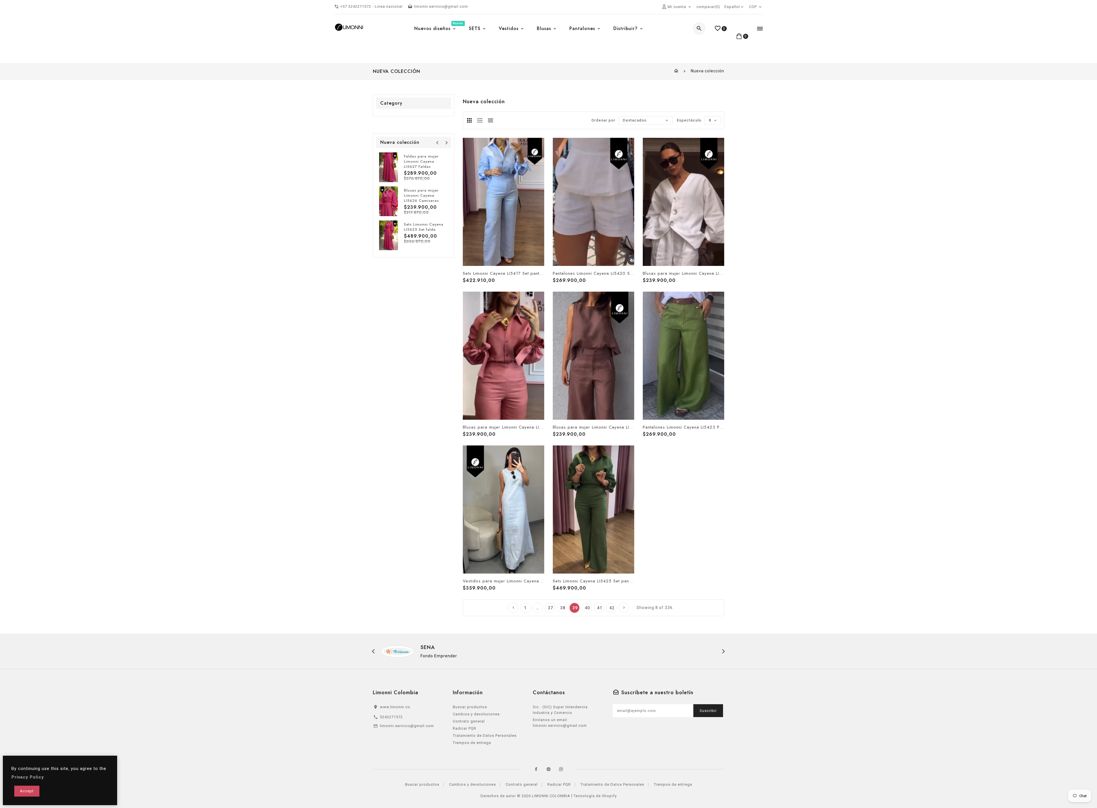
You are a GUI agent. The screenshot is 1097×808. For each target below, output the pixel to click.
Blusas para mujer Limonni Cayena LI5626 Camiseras (421, 195)
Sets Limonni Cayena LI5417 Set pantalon (503, 273)
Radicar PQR (464, 728)
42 (611, 608)
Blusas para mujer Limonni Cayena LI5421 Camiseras (503, 427)
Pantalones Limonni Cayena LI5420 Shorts (593, 273)
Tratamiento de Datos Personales (485, 735)
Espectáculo (689, 120)
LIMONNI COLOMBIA (551, 796)
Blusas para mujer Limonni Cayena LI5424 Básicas (593, 427)
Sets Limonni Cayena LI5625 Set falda (423, 227)
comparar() (708, 7)
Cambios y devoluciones (476, 714)
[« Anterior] (513, 607)
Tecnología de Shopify (595, 796)
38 (562, 608)
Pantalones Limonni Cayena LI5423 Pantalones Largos (683, 427)
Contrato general (469, 721)
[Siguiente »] (623, 607)
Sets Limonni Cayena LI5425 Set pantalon (593, 581)
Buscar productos (470, 707)
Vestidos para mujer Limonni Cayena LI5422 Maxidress (503, 581)
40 (587, 608)
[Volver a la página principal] (676, 71)
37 (550, 608)
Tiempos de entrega (472, 743)
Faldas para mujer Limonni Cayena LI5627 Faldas (421, 161)
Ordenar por (603, 120)
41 (599, 608)
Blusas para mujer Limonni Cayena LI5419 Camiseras (683, 273)
